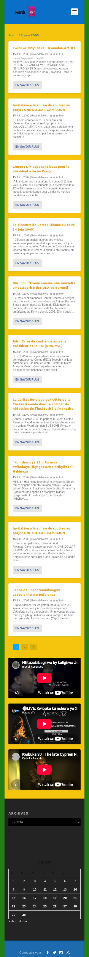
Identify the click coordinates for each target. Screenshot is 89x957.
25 (45, 906)
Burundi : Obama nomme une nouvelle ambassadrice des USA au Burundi (44, 285)
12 (55, 889)
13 (65, 889)
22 (13, 906)
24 (35, 906)
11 (45, 889)
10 (35, 889)
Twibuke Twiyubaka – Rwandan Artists (44, 48)
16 (24, 898)
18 (45, 898)
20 (65, 898)
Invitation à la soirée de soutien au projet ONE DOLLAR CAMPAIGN (41, 107)
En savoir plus (27, 85)
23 (24, 906)
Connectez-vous (30, 952)
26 (55, 906)
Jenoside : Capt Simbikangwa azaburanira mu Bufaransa (37, 592)
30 (24, 915)
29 (13, 915)
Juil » (23, 921)
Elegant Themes (36, 946)
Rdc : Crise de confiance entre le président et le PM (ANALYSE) (40, 343)
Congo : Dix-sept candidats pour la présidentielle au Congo (41, 168)
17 (35, 898)
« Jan (12, 921)
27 (65, 906)
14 (75, 889)
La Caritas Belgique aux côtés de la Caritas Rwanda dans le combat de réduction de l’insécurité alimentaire (43, 404)
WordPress (70, 946)
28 (75, 906)
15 (13, 898)
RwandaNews (39, 54)
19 (55, 898)
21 (75, 898)
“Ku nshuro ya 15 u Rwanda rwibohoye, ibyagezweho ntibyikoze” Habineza (43, 466)
